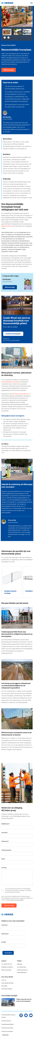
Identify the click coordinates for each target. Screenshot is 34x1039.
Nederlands (5, 1035)
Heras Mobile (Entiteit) (7, 983)
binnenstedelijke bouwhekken (10, 382)
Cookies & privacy (6, 1021)
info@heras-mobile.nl (7, 967)
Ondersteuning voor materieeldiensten (22, 971)
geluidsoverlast (6, 226)
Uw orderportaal (21, 967)
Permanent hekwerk (6, 989)
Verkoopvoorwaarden (7, 1028)
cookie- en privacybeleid (17, 900)
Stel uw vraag (8, 70)
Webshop (19, 964)
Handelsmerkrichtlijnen (7, 1024)
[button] (5, 37)
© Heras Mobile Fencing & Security (8, 1016)
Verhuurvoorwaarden (7, 1031)
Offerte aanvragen (6, 970)
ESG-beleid (4, 986)
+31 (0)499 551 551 (6, 964)
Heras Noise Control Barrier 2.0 (20, 394)
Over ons (3, 980)
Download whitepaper (13, 334)
